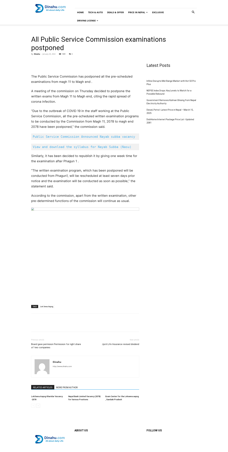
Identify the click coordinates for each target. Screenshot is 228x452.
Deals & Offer (115, 12)
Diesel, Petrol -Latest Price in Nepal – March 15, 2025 (170, 111)
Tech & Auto (95, 12)
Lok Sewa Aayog (46, 306)
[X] (41, 61)
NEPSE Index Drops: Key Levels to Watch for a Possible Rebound (169, 92)
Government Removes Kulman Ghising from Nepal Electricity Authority (171, 102)
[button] (193, 12)
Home (80, 12)
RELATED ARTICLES (42, 387)
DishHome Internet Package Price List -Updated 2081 (170, 121)
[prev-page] (33, 406)
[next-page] (38, 406)
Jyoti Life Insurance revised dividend (120, 344)
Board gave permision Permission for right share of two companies (56, 346)
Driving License (86, 20)
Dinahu (37, 54)
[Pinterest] (48, 61)
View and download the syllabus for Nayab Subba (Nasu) (82, 147)
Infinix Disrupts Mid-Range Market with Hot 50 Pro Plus (171, 82)
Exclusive (158, 12)
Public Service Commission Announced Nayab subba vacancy (84, 137)
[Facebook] (34, 61)
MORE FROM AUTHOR (67, 387)
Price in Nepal (136, 12)
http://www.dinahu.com (62, 366)
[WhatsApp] (56, 61)
